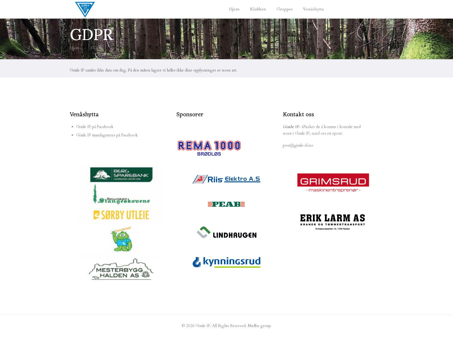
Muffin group (259, 325)
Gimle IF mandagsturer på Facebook (107, 135)
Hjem (74, 48)
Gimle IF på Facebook (94, 126)
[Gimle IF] (85, 9)
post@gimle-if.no (298, 145)
